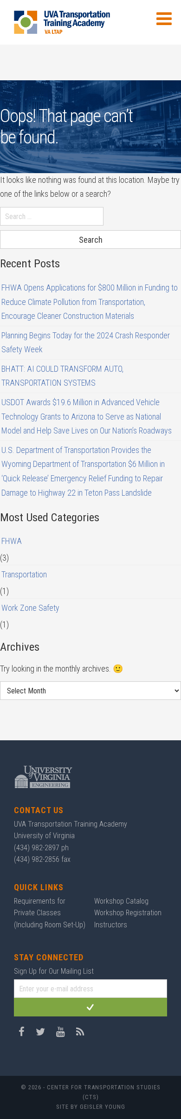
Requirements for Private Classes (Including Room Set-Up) (49, 913)
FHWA (11, 541)
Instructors (110, 924)
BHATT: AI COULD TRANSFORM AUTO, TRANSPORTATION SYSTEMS (62, 376)
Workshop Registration (128, 912)
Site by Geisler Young (90, 1106)
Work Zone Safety (30, 608)
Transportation (24, 574)
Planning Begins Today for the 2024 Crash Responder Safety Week (85, 342)
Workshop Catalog (121, 901)
